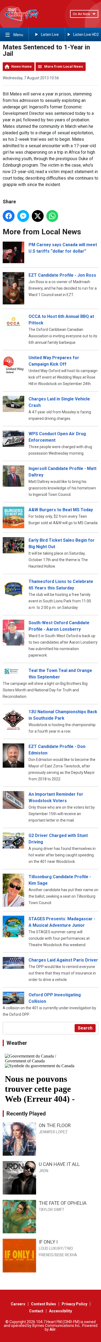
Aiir (53, 1329)
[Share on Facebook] (9, 216)
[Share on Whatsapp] (52, 216)
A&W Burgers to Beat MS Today (61, 509)
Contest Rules (43, 1304)
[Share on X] (38, 216)
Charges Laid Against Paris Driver (63, 960)
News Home (21, 66)
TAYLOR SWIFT (51, 1209)
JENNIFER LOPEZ (53, 1132)
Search (85, 1028)
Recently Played (26, 1113)
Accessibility (60, 1311)
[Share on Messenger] (23, 216)
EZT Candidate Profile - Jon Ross (62, 275)
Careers (18, 1304)
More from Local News (63, 66)
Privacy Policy (74, 1304)
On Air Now (81, 14)
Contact (36, 1311)
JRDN (43, 1171)
